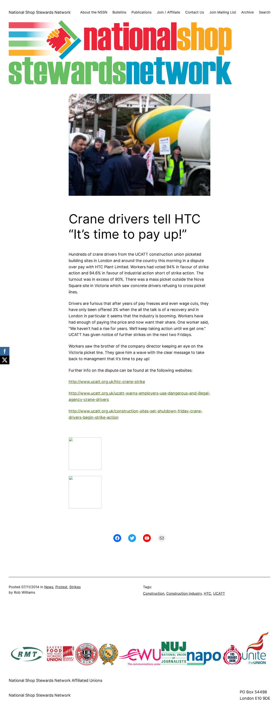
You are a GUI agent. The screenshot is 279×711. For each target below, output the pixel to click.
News (48, 587)
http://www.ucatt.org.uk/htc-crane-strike (107, 381)
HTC (207, 593)
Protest (61, 587)
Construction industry (184, 593)
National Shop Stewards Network (40, 12)
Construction (153, 593)
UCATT (219, 593)
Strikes (75, 587)
